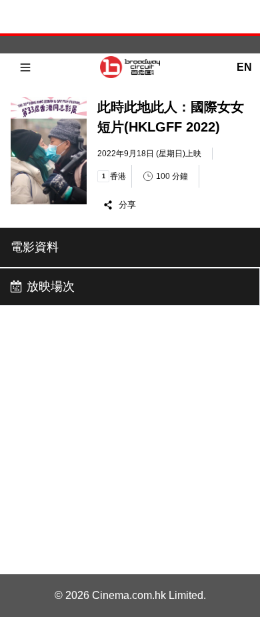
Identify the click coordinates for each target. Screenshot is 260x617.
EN (244, 67)
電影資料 (35, 247)
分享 (127, 205)
